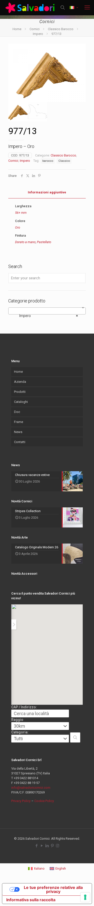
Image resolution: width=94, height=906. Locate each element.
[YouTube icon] (42, 845)
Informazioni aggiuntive (47, 192)
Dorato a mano (25, 242)
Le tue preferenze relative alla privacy (53, 889)
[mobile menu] (87, 7)
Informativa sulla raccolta (30, 899)
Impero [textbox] (45, 315)
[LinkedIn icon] (47, 845)
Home (17, 29)
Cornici (35, 29)
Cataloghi (21, 402)
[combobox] (47, 310)
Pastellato (44, 242)
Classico (64, 161)
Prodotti (20, 392)
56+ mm (21, 213)
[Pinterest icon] (52, 845)
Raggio (17, 720)
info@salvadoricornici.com (30, 787)
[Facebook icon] (36, 845)
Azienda (20, 382)
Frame (18, 422)
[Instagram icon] (57, 845)
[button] (75, 737)
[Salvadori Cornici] (31, 7)
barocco (47, 161)
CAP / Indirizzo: (24, 707)
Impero (38, 34)
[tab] (47, 192)
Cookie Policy (44, 801)
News (18, 432)
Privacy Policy (21, 801)
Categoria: (20, 732)
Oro (17, 227)
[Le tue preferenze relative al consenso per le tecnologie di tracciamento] (85, 897)
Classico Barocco (60, 29)
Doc (17, 412)
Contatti (19, 442)
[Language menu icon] (73, 7)
